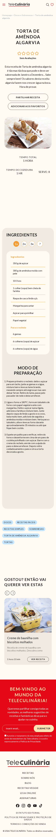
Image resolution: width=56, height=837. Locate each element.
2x (24, 244)
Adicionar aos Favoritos (28, 106)
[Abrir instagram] (23, 805)
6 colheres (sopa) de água (25, 348)
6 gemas (17, 334)
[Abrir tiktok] (40, 805)
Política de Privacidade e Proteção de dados (28, 818)
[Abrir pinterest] (29, 805)
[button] (19, 53)
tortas (8, 542)
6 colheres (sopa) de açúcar (26, 341)
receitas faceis (26, 522)
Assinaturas (28, 798)
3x (32, 244)
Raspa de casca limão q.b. (25, 298)
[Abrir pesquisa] (47, 4)
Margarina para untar (23, 305)
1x (16, 244)
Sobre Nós (28, 777)
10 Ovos (17, 280)
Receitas (28, 772)
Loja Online (28, 793)
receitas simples (14, 529)
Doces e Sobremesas (23, 15)
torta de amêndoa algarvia (21, 535)
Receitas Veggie (28, 788)
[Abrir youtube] (35, 805)
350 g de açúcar (20, 263)
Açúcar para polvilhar (23, 313)
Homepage (7, 15)
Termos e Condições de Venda (28, 824)
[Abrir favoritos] (52, 4)
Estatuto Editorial (28, 813)
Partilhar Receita (28, 97)
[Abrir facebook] (17, 805)
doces (7, 522)
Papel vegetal (19, 320)
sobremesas (36, 529)
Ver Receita (38, 659)
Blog (28, 782)
